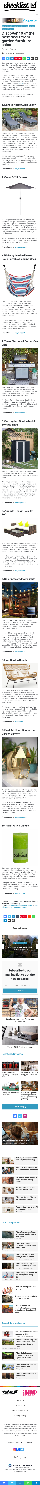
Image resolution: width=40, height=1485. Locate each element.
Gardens (31, 26)
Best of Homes (6, 26)
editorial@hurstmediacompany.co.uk (20, 906)
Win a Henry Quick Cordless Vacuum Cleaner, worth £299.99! (26, 1245)
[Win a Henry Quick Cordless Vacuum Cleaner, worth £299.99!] (8, 1245)
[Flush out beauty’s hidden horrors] (7, 1290)
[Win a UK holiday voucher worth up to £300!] (8, 1367)
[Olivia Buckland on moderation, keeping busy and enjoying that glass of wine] (7, 1309)
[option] (20, 946)
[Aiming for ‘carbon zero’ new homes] (10, 1086)
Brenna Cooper (7, 53)
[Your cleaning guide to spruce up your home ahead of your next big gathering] (30, 1086)
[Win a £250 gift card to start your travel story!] (8, 1257)
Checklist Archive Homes (20, 26)
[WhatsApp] (24, 58)
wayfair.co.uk (20, 169)
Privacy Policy (20, 1415)
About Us (20, 1400)
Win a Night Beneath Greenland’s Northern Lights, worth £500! (24, 1355)
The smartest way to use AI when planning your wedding (27, 1209)
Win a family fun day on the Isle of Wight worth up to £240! (26, 1275)
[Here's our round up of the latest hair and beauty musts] (8, 1180)
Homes (4, 29)
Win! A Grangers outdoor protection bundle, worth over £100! (26, 1234)
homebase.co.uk (21, 247)
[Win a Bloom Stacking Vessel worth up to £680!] (7, 1334)
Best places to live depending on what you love (10, 1075)
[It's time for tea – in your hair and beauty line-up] (8, 1190)
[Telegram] (28, 58)
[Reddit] (29, 916)
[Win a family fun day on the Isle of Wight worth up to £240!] (8, 1275)
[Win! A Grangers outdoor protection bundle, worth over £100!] (8, 1234)
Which (20, 84)
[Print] (36, 58)
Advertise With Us (20, 1410)
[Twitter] (7, 58)
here (24, 1435)
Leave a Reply (20, 1107)
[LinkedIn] (12, 58)
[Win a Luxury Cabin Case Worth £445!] (8, 1376)
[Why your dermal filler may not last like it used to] (8, 1200)
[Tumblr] (17, 916)
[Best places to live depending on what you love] (10, 1066)
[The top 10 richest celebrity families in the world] (7, 1299)
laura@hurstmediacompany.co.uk (19, 905)
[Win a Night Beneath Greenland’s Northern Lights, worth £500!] (8, 1355)
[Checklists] (20, 6)
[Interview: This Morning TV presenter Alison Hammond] (8, 1170)
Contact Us (20, 1405)
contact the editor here (30, 1431)
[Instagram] (14, 1449)
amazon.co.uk (20, 652)
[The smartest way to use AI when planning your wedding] (8, 1210)
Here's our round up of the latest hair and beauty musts (26, 1180)
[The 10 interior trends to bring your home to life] (30, 1066)
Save (19, 58)
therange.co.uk (20, 502)
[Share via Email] (32, 58)
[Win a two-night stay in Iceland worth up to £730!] (8, 1266)
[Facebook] (3, 58)
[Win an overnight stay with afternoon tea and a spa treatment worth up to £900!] (8, 1342)
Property (10, 29)
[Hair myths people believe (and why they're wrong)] (8, 1160)
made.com (19, 722)
